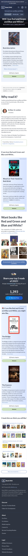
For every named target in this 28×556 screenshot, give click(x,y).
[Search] (18, 7)
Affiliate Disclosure (7, 543)
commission (22, 87)
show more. (15, 65)
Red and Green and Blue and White (14, 11)
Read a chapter (15, 73)
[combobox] (18, 7)
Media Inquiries (6, 524)
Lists (21, 14)
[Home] (6, 7)
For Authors (5, 521)
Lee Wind (7, 24)
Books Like (16, 14)
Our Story (4, 518)
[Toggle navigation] (25, 7)
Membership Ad (23, 158)
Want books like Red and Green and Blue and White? (13, 221)
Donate (4, 533)
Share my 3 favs (15, 298)
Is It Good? (8, 14)
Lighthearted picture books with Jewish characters (12, 441)
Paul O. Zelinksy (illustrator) (17, 24)
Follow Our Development (8, 508)
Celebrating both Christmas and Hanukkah (13, 432)
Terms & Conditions (7, 549)
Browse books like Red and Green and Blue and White (14, 262)
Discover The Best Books (8, 505)
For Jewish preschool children (10, 461)
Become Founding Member (9, 530)
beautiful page (11, 283)
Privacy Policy (5, 546)
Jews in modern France (8, 451)
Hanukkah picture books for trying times (13, 423)
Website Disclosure (7, 552)
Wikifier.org (14, 487)
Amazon (14, 76)
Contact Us (5, 527)
